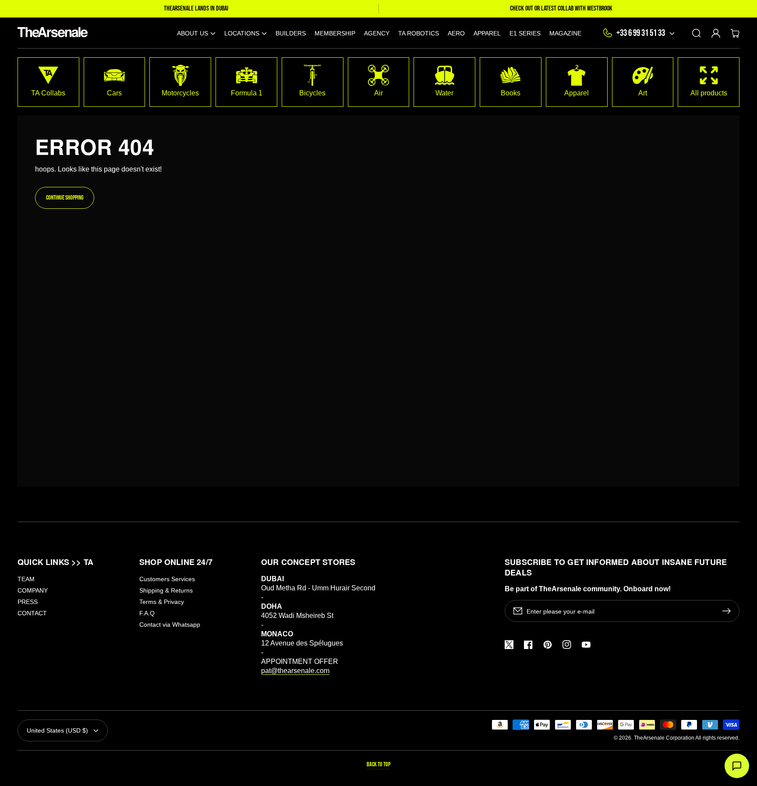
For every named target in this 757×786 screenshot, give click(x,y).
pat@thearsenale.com (295, 670)
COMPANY (33, 590)
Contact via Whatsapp (169, 624)
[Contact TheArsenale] (737, 766)
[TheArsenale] (50, 33)
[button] (196, 33)
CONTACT (32, 613)
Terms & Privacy (161, 601)
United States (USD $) (57, 730)
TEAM (26, 578)
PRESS (28, 601)
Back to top (378, 764)
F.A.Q (147, 613)
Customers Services (167, 578)
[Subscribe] (728, 611)
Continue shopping (64, 197)
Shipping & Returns (166, 590)
